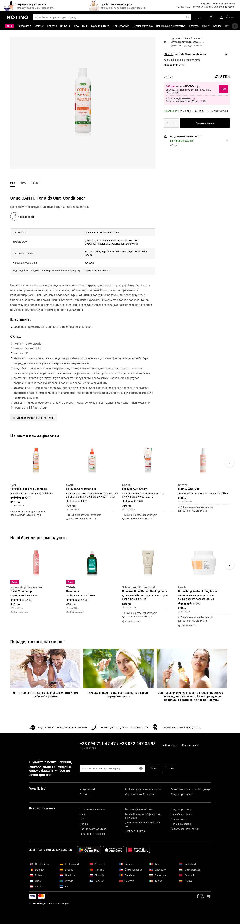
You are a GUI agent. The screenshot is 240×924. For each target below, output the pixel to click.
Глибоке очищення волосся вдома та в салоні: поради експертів (118, 694)
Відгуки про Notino (181, 794)
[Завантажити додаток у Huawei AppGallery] (138, 849)
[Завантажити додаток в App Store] (113, 849)
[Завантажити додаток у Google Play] (89, 849)
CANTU (168, 54)
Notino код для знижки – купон (143, 789)
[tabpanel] (82, 312)
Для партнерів (179, 819)
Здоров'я (175, 38)
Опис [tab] (12, 183)
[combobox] (171, 123)
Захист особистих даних (185, 828)
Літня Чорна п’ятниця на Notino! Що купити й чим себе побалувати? (45, 694)
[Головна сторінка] (165, 42)
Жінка (154, 768)
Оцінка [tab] (36, 183)
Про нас (84, 794)
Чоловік (170, 768)
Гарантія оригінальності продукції (190, 789)
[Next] (229, 462)
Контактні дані (190, 745)
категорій (175, 92)
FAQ (82, 819)
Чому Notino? (87, 789)
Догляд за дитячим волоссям (186, 42)
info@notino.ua (168, 745)
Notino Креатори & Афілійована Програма (143, 816)
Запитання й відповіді (92, 833)
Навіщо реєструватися (93, 828)
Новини (84, 824)
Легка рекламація (181, 824)
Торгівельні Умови (135, 831)
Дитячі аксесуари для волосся (186, 45)
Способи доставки (181, 814)
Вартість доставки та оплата (218, 3)
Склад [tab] (23, 183)
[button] (82, 103)
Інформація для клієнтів (139, 809)
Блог (82, 814)
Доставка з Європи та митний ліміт (142, 824)
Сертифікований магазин (139, 794)
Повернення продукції (92, 809)
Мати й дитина (192, 38)
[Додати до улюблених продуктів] (226, 54)
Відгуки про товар (181, 809)
